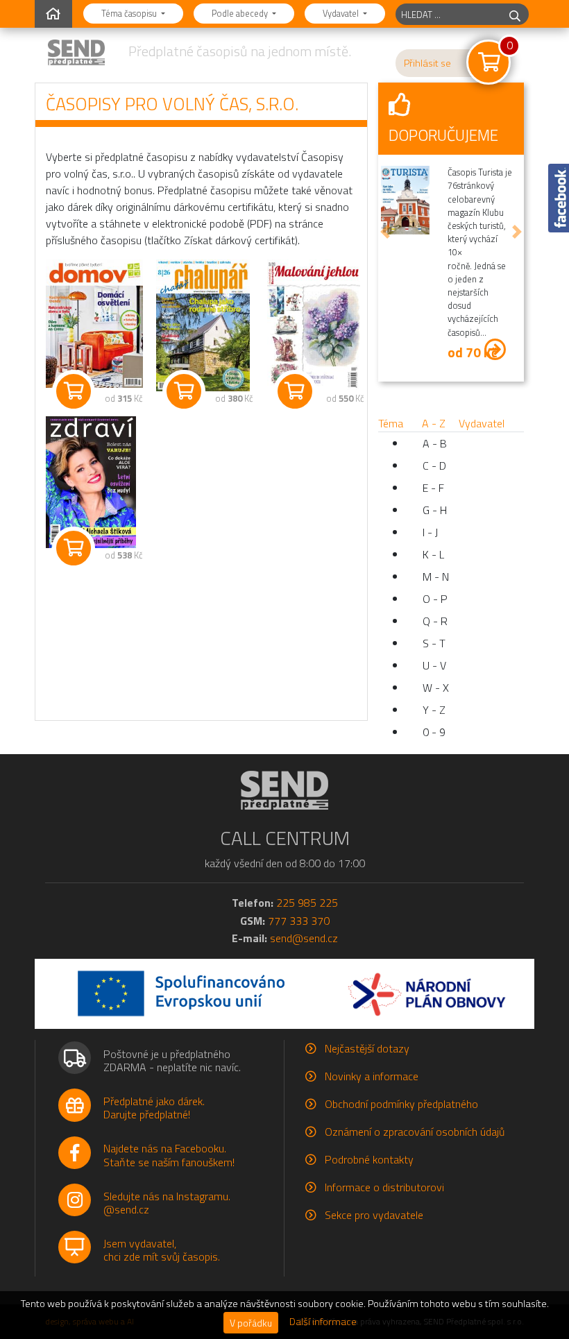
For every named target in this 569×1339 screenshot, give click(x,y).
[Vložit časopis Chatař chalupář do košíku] (184, 391)
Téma (390, 423)
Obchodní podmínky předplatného (401, 1103)
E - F (433, 487)
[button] (385, 232)
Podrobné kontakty (369, 1159)
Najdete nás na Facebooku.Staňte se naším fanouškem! (169, 1155)
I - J (430, 532)
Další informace (323, 1321)
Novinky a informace (371, 1076)
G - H (435, 510)
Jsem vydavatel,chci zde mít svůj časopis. (161, 1250)
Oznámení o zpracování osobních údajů (414, 1131)
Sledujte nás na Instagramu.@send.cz (166, 1203)
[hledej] (515, 14)
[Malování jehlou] (312, 325)
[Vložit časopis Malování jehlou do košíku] (295, 391)
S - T (434, 643)
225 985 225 (307, 902)
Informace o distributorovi (384, 1187)
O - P (435, 598)
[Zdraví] (90, 482)
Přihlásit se (427, 63)
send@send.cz (304, 938)
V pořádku (251, 1322)
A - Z (433, 423)
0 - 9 (434, 732)
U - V (434, 665)
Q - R (435, 621)
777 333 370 (299, 920)
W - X (436, 687)
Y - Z (434, 709)
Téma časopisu (130, 13)
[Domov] (90, 323)
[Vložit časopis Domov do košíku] (73, 391)
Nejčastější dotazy (367, 1048)
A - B (435, 443)
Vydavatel (342, 13)
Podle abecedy (241, 13)
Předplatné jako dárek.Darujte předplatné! (154, 1108)
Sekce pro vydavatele (374, 1214)
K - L (433, 554)
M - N (436, 576)
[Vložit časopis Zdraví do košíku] (73, 548)
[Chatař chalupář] (201, 325)
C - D (434, 465)
